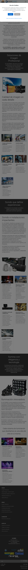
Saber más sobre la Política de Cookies (14, 18)
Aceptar (10, 14)
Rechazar (17, 14)
